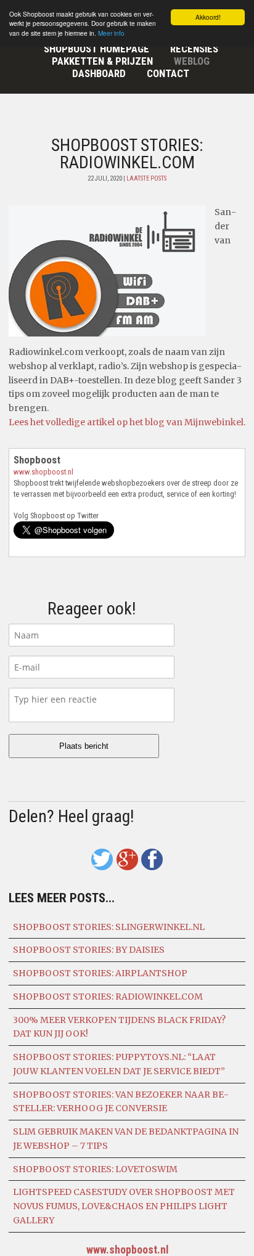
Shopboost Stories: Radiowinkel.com (108, 996)
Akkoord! (208, 17)
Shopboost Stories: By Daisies (89, 949)
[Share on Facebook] (152, 859)
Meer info (111, 33)
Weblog (192, 61)
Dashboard (99, 73)
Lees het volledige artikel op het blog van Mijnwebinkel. (127, 422)
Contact (168, 73)
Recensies (194, 49)
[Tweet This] (102, 859)
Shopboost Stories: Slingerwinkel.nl (109, 926)
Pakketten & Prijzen (102, 61)
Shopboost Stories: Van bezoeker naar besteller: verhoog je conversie (121, 1101)
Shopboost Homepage (96, 49)
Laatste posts (146, 178)
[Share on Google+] (127, 859)
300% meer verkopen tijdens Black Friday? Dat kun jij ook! (119, 1027)
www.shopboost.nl (43, 471)
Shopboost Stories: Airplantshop (100, 973)
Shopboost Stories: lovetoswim (95, 1169)
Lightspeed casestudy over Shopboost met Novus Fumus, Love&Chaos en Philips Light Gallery (124, 1206)
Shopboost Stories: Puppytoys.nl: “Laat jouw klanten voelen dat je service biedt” (119, 1064)
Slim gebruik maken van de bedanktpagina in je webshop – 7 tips (126, 1138)
